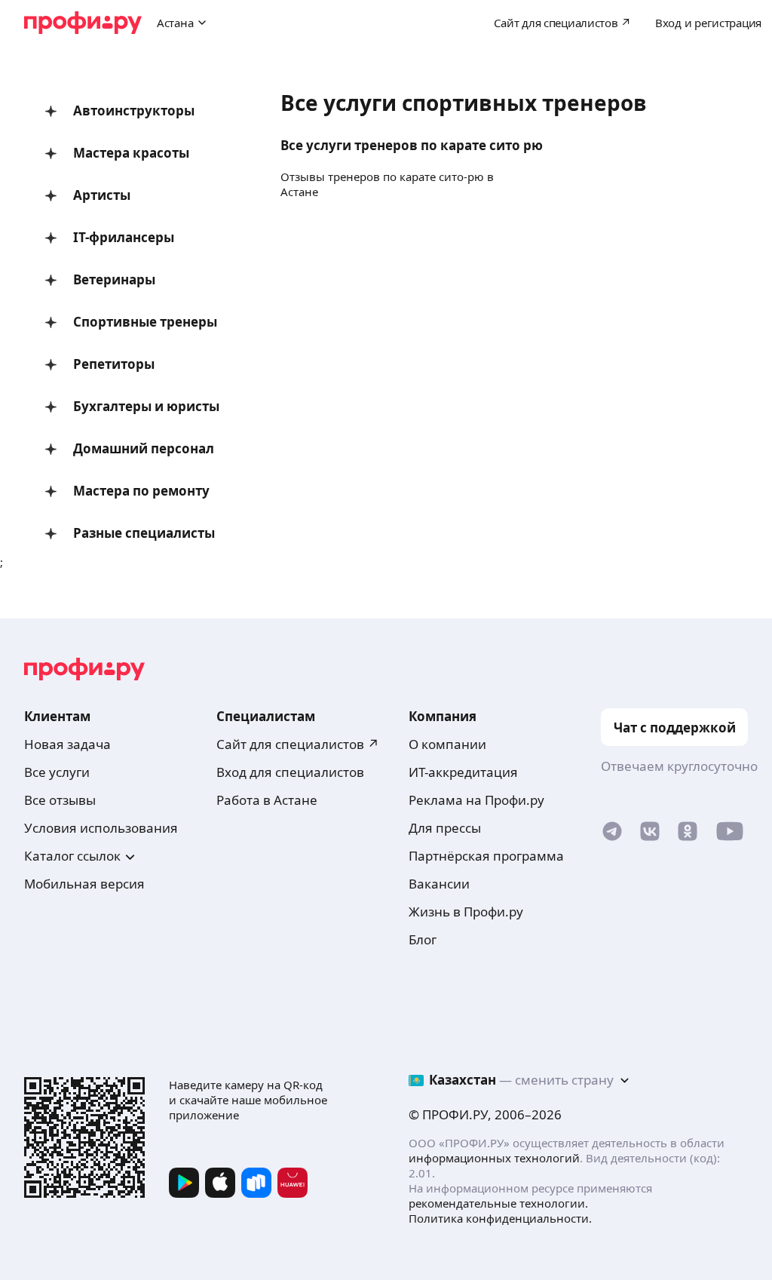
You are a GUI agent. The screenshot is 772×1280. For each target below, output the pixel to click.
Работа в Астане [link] (266, 800)
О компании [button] (447, 744)
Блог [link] (423, 939)
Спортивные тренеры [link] (145, 321)
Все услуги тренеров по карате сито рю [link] (411, 145)
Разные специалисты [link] (144, 533)
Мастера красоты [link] (131, 152)
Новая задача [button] (67, 744)
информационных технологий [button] (494, 1157)
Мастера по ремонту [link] (141, 490)
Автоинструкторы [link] (134, 110)
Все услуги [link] (57, 772)
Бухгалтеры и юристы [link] (146, 406)
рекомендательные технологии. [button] (498, 1203)
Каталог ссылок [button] (72, 855)
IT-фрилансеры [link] (123, 237)
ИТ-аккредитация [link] (463, 772)
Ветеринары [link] (114, 279)
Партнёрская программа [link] (486, 855)
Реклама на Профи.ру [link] (476, 800)
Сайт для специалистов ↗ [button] (297, 744)
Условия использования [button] (101, 827)
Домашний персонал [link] (143, 448)
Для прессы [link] (445, 827)
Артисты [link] (101, 195)
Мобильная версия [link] (84, 883)
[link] (612, 834)
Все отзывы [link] (60, 800)
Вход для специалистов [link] (290, 772)
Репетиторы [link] (114, 364)
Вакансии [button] (439, 883)
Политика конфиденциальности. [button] (500, 1218)
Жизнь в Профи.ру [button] (466, 911)
